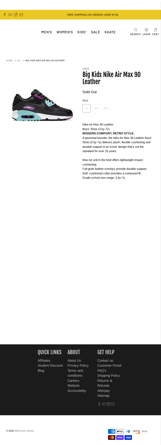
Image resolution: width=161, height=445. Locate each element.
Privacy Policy (78, 365)
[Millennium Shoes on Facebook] (4, 14)
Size (85, 100)
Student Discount (50, 365)
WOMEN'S (65, 32)
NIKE (85, 68)
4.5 (96, 108)
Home (9, 60)
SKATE (110, 32)
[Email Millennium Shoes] (21, 14)
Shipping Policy (108, 375)
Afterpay (103, 391)
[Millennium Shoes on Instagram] (15, 14)
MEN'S (46, 32)
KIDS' (81, 32)
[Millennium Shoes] (15, 32)
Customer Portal (109, 365)
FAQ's (101, 371)
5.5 (106, 108)
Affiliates (44, 360)
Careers (73, 381)
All (19, 60)
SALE (95, 32)
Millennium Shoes (24, 430)
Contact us (105, 360)
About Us (74, 360)
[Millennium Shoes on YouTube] (10, 14)
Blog (41, 371)
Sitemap (103, 396)
